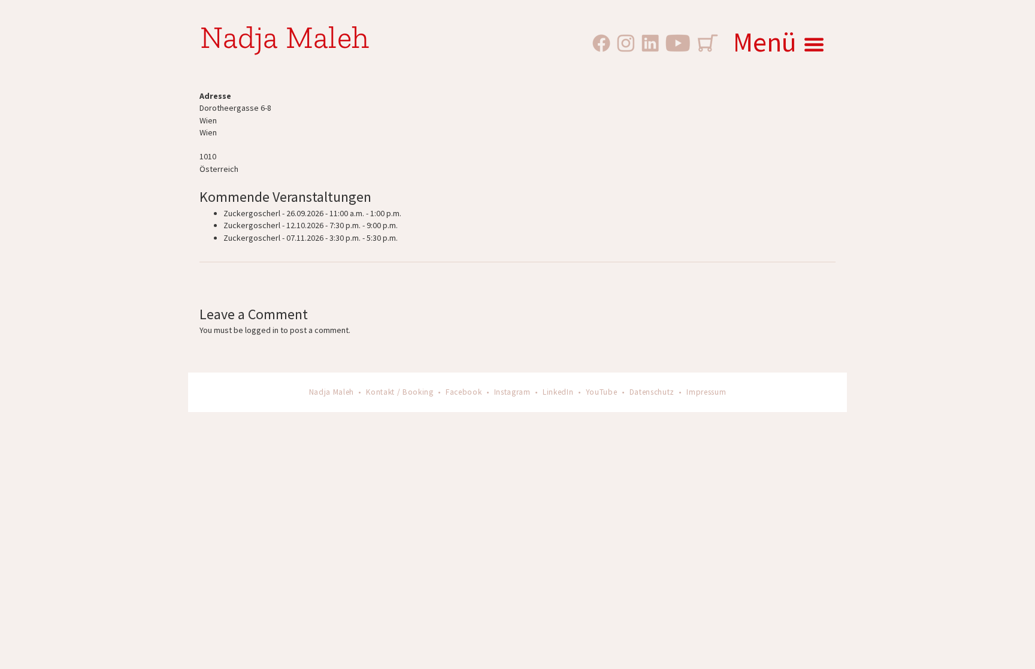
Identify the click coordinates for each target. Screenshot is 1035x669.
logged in (262, 330)
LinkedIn (558, 392)
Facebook (464, 392)
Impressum (706, 392)
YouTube (602, 392)
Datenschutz (652, 392)
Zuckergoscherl (251, 213)
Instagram (512, 392)
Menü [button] (765, 42)
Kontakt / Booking (399, 392)
